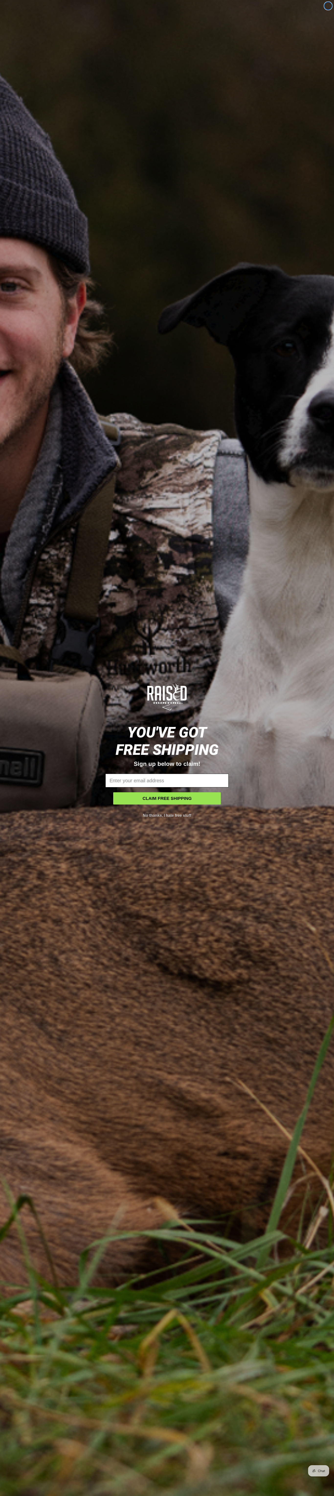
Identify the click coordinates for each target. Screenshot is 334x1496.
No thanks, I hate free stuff (167, 815)
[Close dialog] (328, 6)
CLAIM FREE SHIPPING (167, 798)
